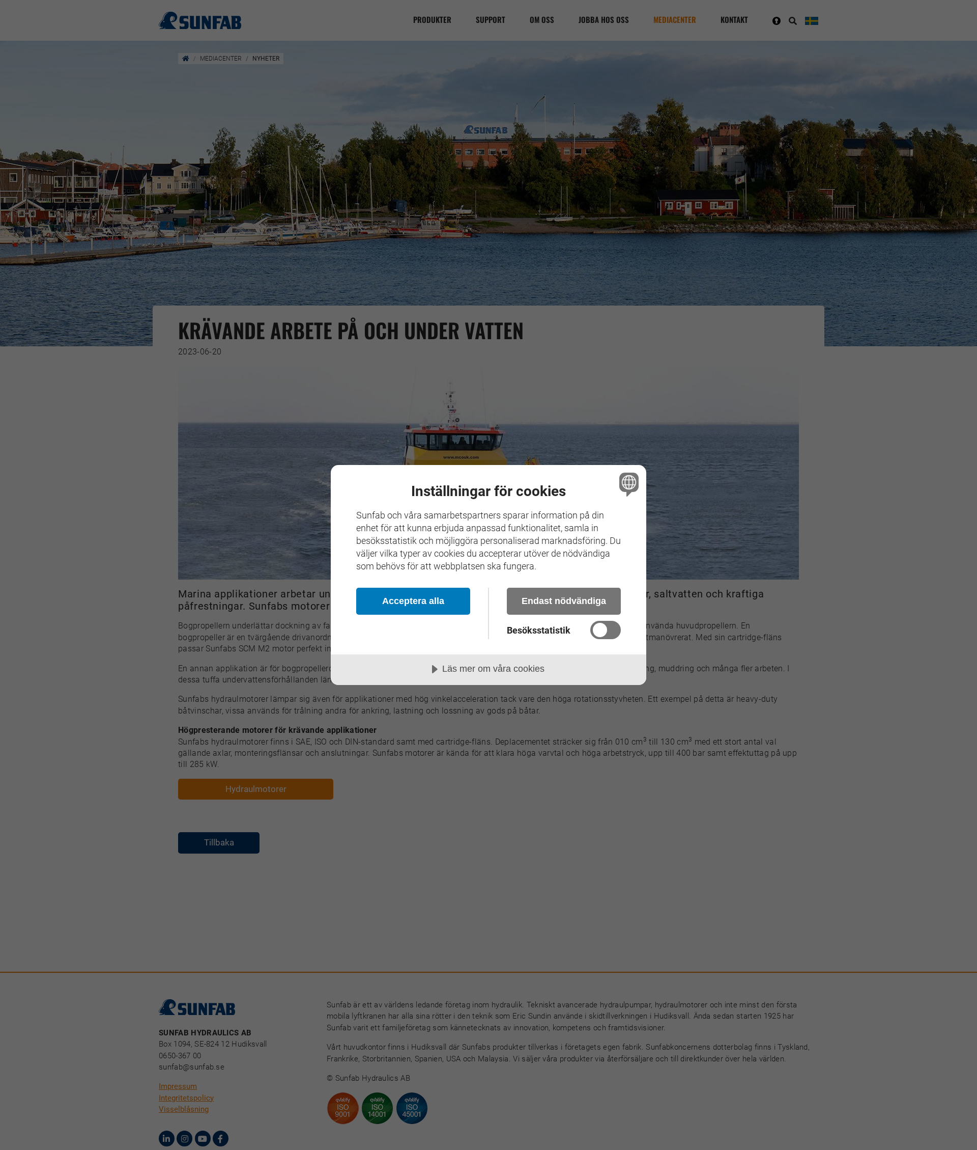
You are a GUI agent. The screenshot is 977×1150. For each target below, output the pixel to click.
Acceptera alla (413, 601)
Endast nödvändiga (564, 601)
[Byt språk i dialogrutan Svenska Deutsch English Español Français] (627, 484)
